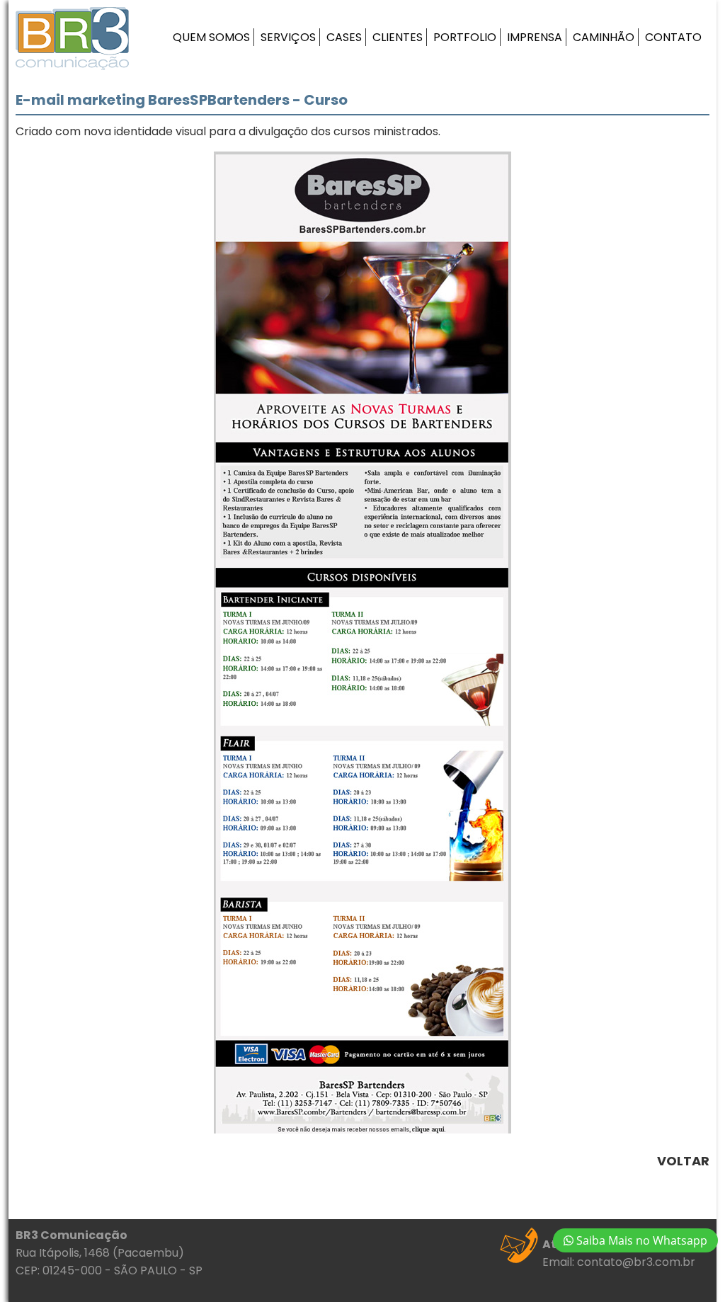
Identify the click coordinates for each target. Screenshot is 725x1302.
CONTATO (673, 37)
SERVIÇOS (288, 37)
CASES (344, 37)
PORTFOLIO (464, 37)
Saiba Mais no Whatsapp (640, 1240)
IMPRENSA (534, 37)
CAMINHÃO (603, 37)
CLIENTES (397, 37)
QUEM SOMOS (211, 37)
